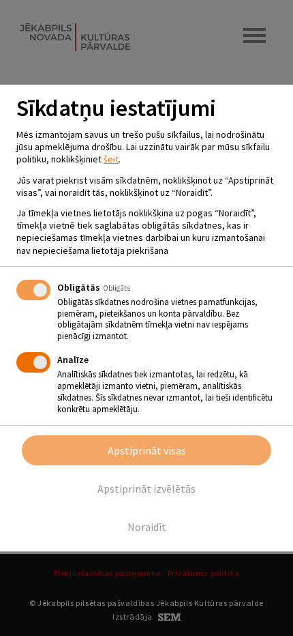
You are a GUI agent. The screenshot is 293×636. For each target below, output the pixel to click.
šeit (111, 159)
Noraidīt (146, 527)
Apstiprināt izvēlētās (146, 488)
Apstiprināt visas (147, 450)
